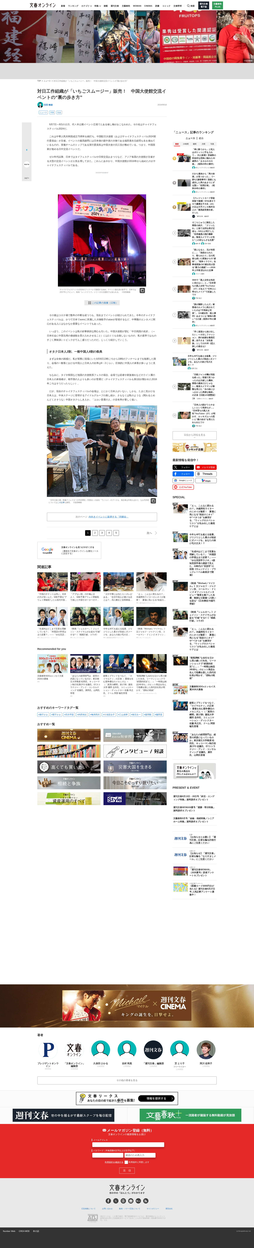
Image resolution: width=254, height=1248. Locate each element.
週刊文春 (115, 6)
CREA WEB (24, 1231)
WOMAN (137, 6)
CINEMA (148, 6)
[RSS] (145, 1201)
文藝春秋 (126, 6)
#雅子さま (43, 714)
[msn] (138, 1201)
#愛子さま (56, 714)
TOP (39, 81)
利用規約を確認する (114, 1162)
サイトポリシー (153, 1209)
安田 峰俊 (48, 105)
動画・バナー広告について (129, 1209)
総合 (201, 138)
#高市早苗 (69, 714)
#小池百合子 (109, 714)
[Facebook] (108, 1201)
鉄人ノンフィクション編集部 (205, 167)
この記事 (61, 502)
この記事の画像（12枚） (105, 303)
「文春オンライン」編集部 (204, 398)
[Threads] (123, 1201)
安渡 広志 (194, 368)
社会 (59, 112)
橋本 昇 (197, 243)
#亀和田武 (95, 714)
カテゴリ (85, 6)
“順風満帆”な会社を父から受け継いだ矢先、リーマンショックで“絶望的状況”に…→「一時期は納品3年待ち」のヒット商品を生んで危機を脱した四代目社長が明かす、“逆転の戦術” (151, 684)
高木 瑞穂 (207, 243)
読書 (157, 6)
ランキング (73, 6)
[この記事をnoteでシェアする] (27, 165)
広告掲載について (88, 1209)
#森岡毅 (147, 714)
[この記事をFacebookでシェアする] (26, 137)
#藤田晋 (158, 714)
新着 (63, 6)
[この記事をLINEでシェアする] (26, 156)
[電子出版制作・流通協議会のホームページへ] (92, 1218)
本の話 (36, 1231)
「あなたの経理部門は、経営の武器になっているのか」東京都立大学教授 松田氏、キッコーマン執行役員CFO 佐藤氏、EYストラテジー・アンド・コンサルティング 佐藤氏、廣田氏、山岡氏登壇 (85, 686)
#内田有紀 (82, 714)
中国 (52, 112)
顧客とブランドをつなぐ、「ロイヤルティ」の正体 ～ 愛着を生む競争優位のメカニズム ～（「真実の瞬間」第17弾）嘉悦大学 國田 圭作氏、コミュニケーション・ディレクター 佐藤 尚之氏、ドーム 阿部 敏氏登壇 (118, 686)
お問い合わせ (107, 1209)
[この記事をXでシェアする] (26, 128)
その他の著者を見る (127, 1080)
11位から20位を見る (194, 435)
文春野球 (177, 6)
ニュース (47, 81)
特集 (97, 6)
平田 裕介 (198, 298)
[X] (115, 1201)
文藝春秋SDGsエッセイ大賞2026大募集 (50, 679)
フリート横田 (199, 274)
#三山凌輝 (123, 714)
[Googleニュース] (130, 1201)
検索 (192, 6)
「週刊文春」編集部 (202, 216)
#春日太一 (136, 714)
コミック (166, 6)
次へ (149, 533)
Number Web (9, 1231)
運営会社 (169, 1209)
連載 (106, 6)
